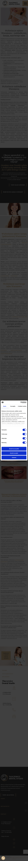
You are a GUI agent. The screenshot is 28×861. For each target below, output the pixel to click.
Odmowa (14, 457)
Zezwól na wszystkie (14, 448)
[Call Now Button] (3, 858)
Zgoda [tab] (4, 406)
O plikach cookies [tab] (22, 406)
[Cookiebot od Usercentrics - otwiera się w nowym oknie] (20, 402)
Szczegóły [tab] (12, 406)
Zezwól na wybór (14, 453)
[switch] (24, 434)
